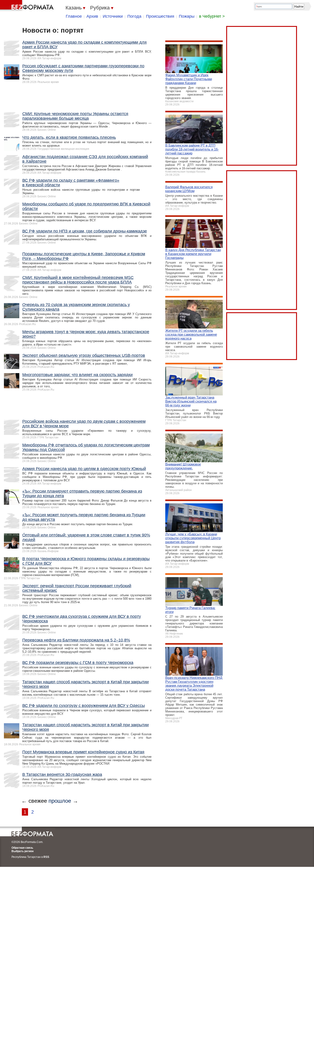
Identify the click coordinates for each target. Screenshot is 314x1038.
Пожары (186, 16)
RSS (46, 857)
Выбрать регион (22, 851)
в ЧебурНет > (212, 16)
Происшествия (160, 16)
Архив (92, 16)
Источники (113, 16)
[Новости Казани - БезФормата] (27, 5)
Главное (74, 16)
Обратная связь (22, 847)
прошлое (60, 801)
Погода (134, 16)
